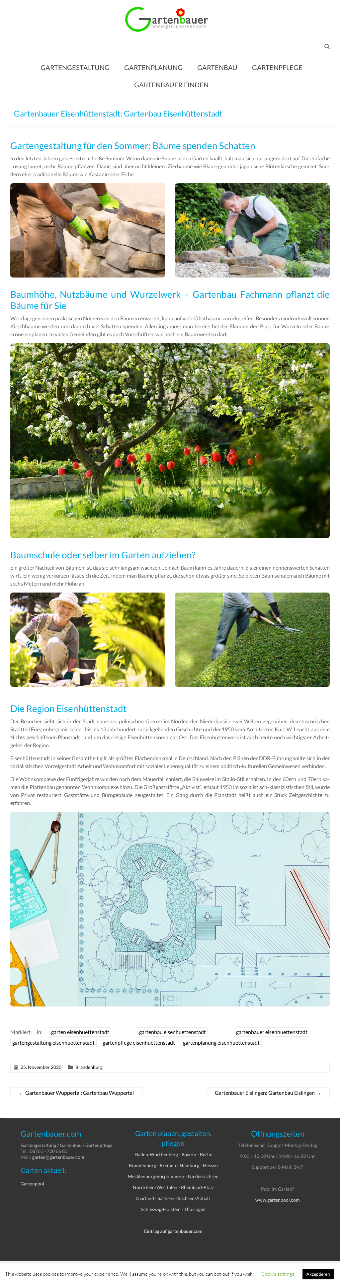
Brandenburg (89, 1067)
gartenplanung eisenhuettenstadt (221, 1042)
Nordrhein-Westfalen (155, 1187)
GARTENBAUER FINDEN (171, 85)
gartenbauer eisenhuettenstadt (271, 1032)
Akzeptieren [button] (318, 1274)
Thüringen (195, 1209)
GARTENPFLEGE (277, 67)
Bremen (168, 1165)
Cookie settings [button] (277, 1274)
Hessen (210, 1165)
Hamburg (189, 1165)
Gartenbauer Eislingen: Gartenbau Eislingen (268, 1092)
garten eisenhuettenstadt (80, 1032)
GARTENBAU (217, 67)
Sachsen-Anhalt (194, 1198)
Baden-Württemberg (156, 1154)
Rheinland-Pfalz (197, 1187)
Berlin (206, 1154)
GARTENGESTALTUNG (75, 67)
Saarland (145, 1198)
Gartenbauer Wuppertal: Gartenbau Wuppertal (76, 1092)
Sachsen (166, 1198)
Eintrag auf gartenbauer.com (173, 1231)
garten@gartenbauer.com (58, 1157)
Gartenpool (32, 1183)
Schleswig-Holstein (161, 1209)
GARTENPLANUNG (153, 67)
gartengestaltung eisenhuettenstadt (53, 1042)
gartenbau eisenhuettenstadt (172, 1032)
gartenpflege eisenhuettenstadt (139, 1042)
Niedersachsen (203, 1176)
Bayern (189, 1154)
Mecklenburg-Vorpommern (156, 1176)
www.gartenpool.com (277, 1200)
